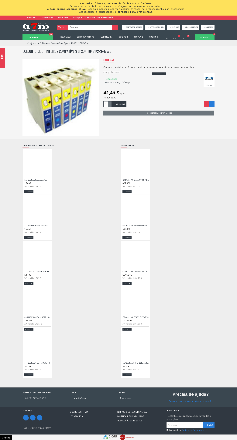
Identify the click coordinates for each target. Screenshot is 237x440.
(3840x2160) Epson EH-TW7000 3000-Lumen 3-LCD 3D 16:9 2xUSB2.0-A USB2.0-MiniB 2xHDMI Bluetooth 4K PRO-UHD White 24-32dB (135, 271)
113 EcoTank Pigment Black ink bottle (135, 363)
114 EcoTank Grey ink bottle (35, 180)
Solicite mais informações (159, 113)
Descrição (108, 60)
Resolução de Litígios (130, 420)
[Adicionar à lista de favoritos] (206, 104)
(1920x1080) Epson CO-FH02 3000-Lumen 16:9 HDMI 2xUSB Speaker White (135, 180)
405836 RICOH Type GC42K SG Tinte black (37, 317)
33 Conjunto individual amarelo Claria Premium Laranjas (37, 271)
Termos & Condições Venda (132, 412)
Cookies (6, 437)
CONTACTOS (77, 416)
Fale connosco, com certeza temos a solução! (190, 401)
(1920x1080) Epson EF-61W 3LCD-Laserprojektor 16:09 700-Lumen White (135, 226)
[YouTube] (33, 417)
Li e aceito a (186, 430)
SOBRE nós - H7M (79, 412)
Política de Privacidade (130, 416)
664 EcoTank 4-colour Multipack (37, 363)
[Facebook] (26, 417)
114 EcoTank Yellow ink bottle (36, 226)
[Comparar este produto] (212, 104)
